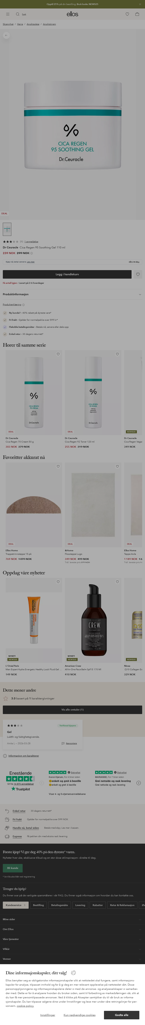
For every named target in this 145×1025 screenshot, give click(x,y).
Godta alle (121, 1015)
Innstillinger (47, 1015)
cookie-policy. (25, 1005)
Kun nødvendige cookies (79, 1015)
